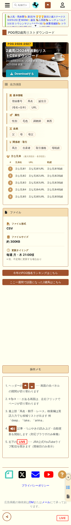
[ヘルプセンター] (62, 474)
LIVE (62, 518)
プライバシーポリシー (35, 485)
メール (46, 502)
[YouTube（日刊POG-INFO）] (48, 474)
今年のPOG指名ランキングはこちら (35, 272)
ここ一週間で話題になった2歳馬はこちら (35, 282)
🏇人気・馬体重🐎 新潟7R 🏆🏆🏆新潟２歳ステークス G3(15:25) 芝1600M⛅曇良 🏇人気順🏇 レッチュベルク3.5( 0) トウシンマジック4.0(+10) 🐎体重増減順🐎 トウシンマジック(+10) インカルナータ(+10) (36, 21)
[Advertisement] (35, 326)
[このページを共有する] (7, 516)
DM (31, 502)
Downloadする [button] (24, 73)
